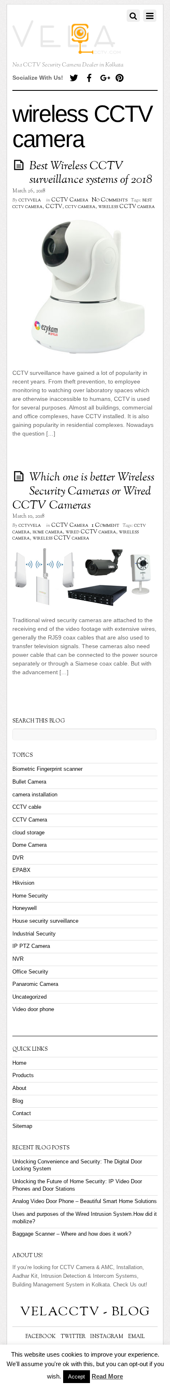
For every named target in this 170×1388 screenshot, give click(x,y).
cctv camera (80, 207)
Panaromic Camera (35, 984)
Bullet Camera (29, 782)
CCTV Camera (69, 200)
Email (136, 1337)
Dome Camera (29, 845)
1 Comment (105, 525)
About (19, 1088)
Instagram (106, 1337)
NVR (18, 959)
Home (19, 1063)
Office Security (30, 972)
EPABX (21, 870)
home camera (48, 532)
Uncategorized (29, 997)
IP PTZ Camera (31, 946)
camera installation (34, 795)
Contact (21, 1113)
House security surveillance (45, 921)
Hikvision (23, 883)
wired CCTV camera (91, 532)
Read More (107, 1376)
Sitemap (22, 1126)
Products (23, 1075)
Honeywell (24, 908)
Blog (17, 1101)
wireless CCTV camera (126, 207)
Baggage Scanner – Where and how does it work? (72, 1234)
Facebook (41, 1337)
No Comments (110, 200)
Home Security (30, 896)
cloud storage (28, 833)
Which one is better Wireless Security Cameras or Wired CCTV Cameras (83, 491)
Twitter (73, 1337)
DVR (18, 858)
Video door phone (33, 1009)
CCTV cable (26, 807)
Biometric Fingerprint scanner (47, 769)
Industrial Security (34, 934)
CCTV (53, 207)
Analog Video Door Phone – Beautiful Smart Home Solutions (84, 1201)
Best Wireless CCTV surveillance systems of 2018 (90, 173)
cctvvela (30, 200)
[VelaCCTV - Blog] (66, 50)
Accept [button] (76, 1377)
